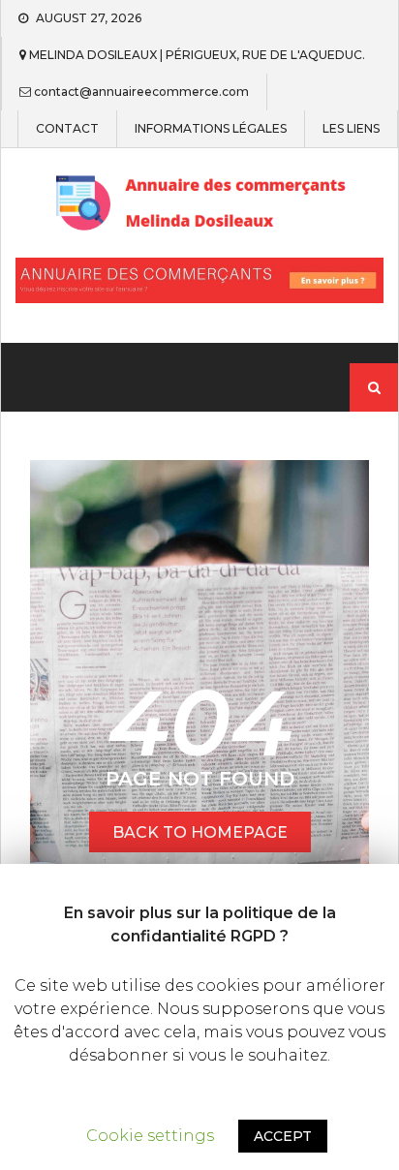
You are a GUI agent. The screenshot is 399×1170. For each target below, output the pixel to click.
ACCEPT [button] (283, 1136)
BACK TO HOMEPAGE (200, 832)
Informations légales (211, 129)
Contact (67, 129)
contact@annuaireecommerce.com (141, 92)
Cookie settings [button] (150, 1135)
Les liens (351, 129)
